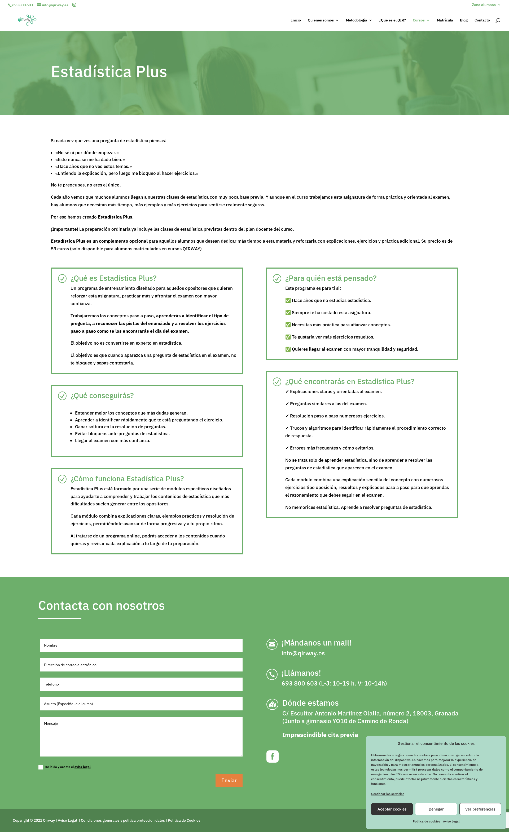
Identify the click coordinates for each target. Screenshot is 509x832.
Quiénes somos (321, 20)
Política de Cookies (184, 820)
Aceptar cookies (392, 809)
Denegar (436, 809)
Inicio (296, 20)
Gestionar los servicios (387, 794)
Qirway (49, 820)
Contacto (482, 20)
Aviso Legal (451, 821)
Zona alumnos (484, 5)
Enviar (229, 780)
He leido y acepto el (68, 767)
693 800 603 (22, 5)
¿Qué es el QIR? (392, 20)
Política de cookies (426, 821)
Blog (464, 20)
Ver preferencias (480, 809)
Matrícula (445, 20)
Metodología (356, 20)
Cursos (419, 20)
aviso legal (82, 767)
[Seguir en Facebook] (272, 756)
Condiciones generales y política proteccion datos (123, 820)
